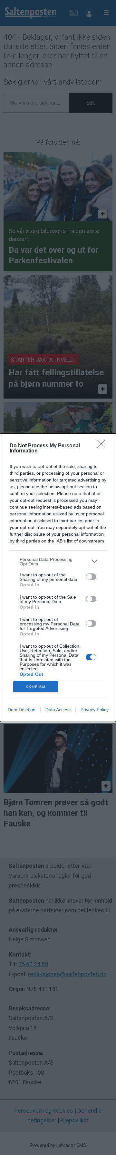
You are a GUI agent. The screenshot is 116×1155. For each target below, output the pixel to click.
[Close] (103, 446)
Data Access (58, 709)
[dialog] (58, 577)
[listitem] (58, 561)
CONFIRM (35, 686)
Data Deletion (21, 709)
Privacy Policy (95, 709)
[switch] (91, 576)
